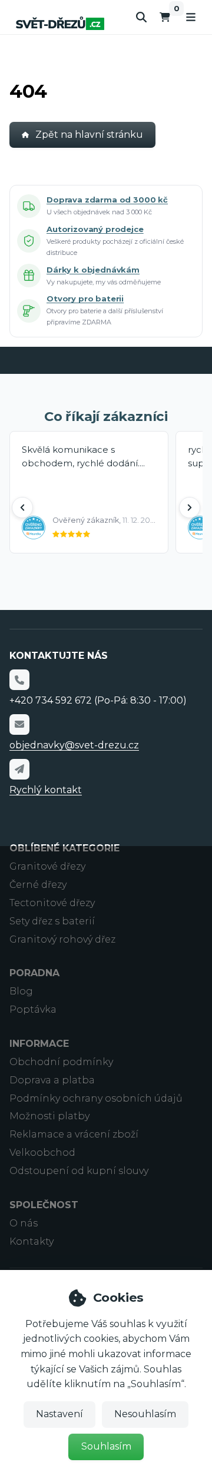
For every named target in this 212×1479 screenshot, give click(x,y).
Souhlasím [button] (106, 1446)
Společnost (43, 1205)
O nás (23, 1223)
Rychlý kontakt (45, 789)
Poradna (34, 973)
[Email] (19, 724)
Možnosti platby (49, 1116)
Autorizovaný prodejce (95, 229)
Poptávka (33, 1009)
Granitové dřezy (47, 866)
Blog (21, 991)
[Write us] (19, 769)
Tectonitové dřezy (52, 902)
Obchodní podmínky (61, 1061)
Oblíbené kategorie (64, 848)
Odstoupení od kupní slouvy (78, 1170)
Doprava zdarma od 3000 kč (107, 199)
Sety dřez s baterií (52, 921)
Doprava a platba (52, 1080)
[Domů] (60, 23)
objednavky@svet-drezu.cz (74, 745)
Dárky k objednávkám (93, 269)
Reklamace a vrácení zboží (73, 1134)
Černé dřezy (38, 884)
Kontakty (31, 1241)
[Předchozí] (22, 507)
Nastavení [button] (59, 1414)
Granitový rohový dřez (62, 939)
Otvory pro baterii (85, 298)
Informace (39, 1043)
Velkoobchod (42, 1152)
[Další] (189, 507)
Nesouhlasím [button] (145, 1414)
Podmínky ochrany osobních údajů (96, 1098)
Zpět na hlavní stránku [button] (89, 134)
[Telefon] (19, 679)
